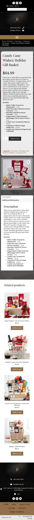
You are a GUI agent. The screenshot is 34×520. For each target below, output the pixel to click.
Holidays (10, 41)
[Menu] (17, 37)
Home (4, 41)
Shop (14, 504)
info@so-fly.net (15, 30)
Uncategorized (20, 153)
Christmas (18, 41)
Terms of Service (17, 512)
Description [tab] (6, 197)
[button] (13, 3)
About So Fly (25, 504)
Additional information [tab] (10, 200)
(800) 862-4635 (15, 28)
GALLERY (11, 508)
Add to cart (15, 139)
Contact (22, 508)
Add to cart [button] (17, 328)
